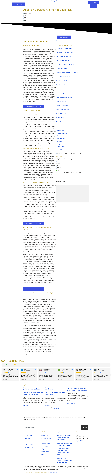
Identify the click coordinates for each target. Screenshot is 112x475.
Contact (59, 149)
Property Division (61, 113)
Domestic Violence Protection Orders (67, 72)
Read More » (26, 405)
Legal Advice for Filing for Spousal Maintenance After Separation (64, 437)
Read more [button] (5, 379)
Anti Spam (28, 442)
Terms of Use (29, 447)
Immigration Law (62, 133)
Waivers (58, 121)
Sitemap (55, 472)
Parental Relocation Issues (64, 97)
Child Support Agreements (63, 56)
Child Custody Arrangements (64, 52)
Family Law (60, 130)
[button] (110, 374)
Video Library (61, 146)
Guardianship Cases (62, 85)
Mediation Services (61, 89)
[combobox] (52, 427)
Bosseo (50, 472)
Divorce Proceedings (62, 68)
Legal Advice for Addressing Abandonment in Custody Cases (64, 460)
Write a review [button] (105, 365)
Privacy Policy (29, 450)
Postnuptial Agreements (63, 105)
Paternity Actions (61, 101)
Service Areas (61, 136)
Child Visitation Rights (62, 60)
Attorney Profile (61, 138)
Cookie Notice (29, 444)
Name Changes (60, 93)
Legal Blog (59, 432)
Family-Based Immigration (63, 76)
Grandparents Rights (62, 80)
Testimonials (61, 141)
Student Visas (60, 117)
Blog (58, 144)
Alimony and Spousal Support (64, 48)
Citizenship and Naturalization (65, 64)
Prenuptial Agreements (62, 109)
